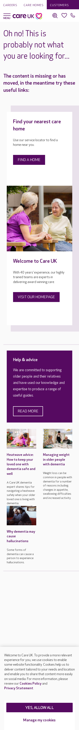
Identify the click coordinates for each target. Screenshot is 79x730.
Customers (59, 5)
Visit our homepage (36, 297)
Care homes (34, 5)
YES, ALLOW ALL (39, 708)
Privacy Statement (18, 688)
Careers (10, 5)
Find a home (29, 160)
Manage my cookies (39, 720)
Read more (28, 411)
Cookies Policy (31, 684)
